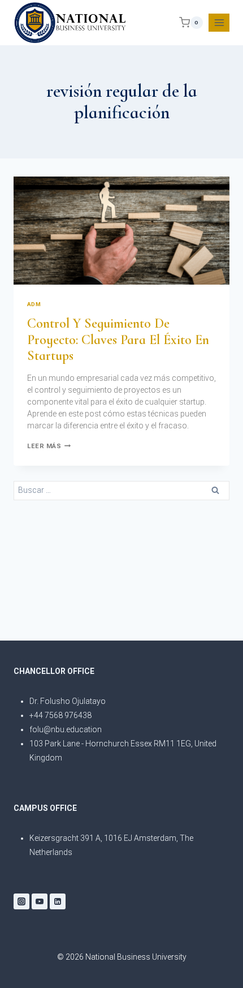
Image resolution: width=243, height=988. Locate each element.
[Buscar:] (121, 489)
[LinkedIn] (58, 901)
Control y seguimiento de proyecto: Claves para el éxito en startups (118, 339)
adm (34, 304)
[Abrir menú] (219, 22)
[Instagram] (21, 901)
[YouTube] (39, 901)
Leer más (49, 446)
